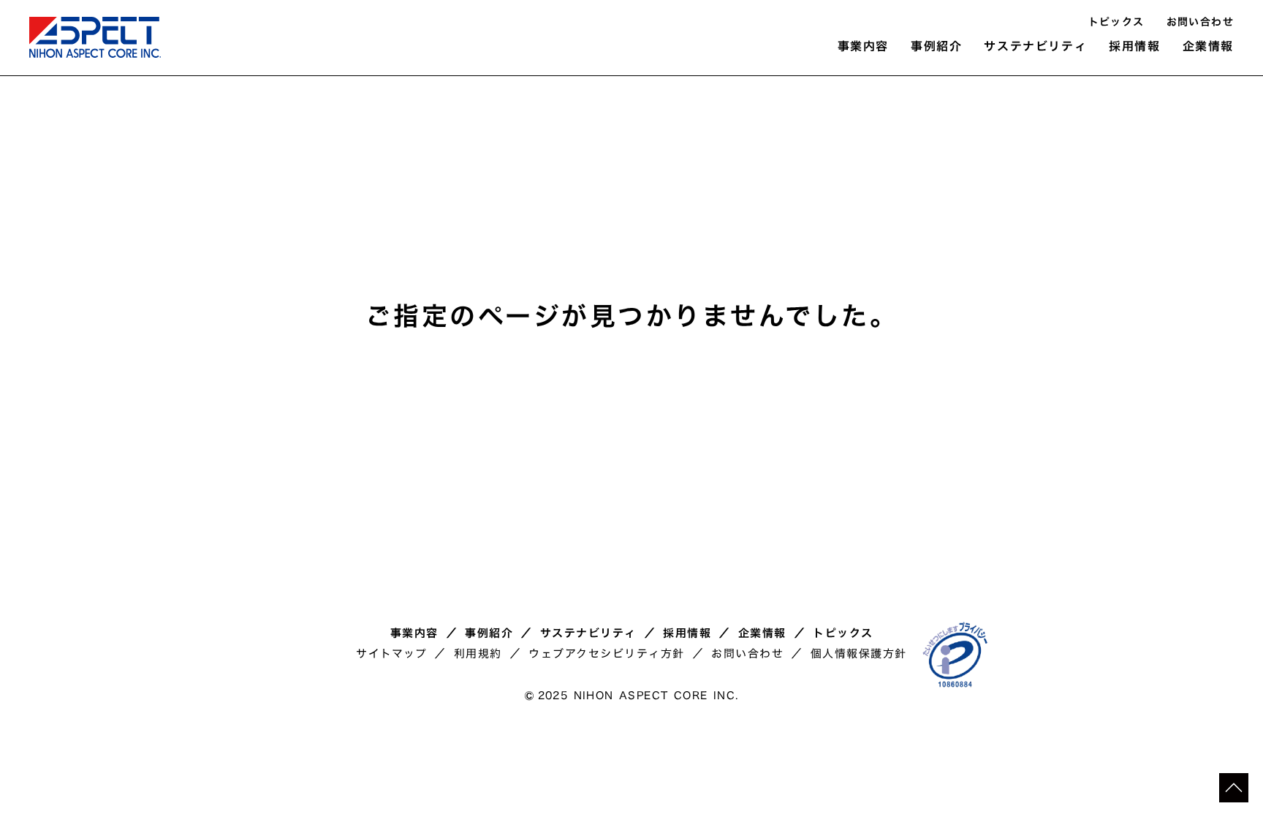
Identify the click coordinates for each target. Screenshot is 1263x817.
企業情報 (762, 633)
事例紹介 (489, 633)
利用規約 (478, 653)
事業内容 (414, 633)
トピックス (1116, 22)
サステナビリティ (588, 633)
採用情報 (687, 633)
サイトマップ (391, 653)
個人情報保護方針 (859, 653)
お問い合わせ (1200, 22)
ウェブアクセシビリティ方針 (606, 653)
